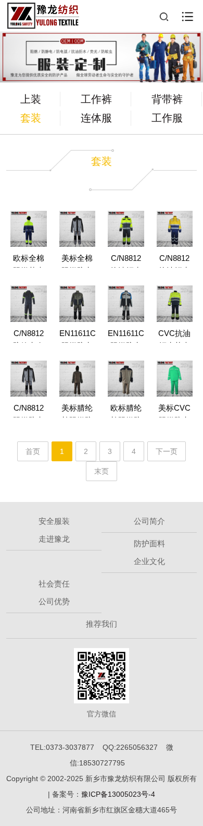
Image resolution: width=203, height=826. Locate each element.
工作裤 (96, 99)
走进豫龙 (54, 538)
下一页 (166, 451)
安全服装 (54, 521)
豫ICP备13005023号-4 (118, 794)
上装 (30, 99)
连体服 (96, 118)
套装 (30, 118)
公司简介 (149, 521)
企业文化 (149, 561)
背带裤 (167, 99)
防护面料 (149, 543)
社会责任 (54, 583)
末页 (101, 471)
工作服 (167, 118)
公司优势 (54, 601)
